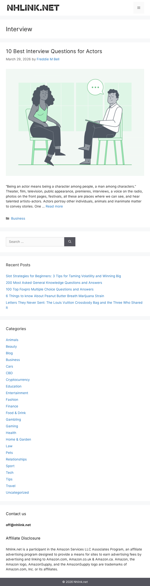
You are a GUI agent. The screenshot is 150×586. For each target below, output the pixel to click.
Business (18, 218)
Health (11, 433)
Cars (9, 366)
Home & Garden (18, 439)
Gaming (12, 426)
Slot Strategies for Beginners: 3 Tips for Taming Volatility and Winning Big (63, 276)
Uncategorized (17, 492)
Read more (54, 206)
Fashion (12, 400)
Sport (10, 466)
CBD (9, 373)
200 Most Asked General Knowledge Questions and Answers (54, 283)
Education (13, 386)
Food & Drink (16, 413)
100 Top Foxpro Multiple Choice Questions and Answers (50, 289)
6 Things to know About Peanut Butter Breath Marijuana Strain (55, 296)
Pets (9, 453)
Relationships (16, 459)
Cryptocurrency (18, 380)
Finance (12, 406)
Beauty (11, 346)
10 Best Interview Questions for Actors (54, 51)
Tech (9, 473)
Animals (12, 340)
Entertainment (17, 393)
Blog (9, 353)
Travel (10, 486)
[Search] (69, 242)
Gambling (13, 419)
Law (9, 446)
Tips (9, 479)
